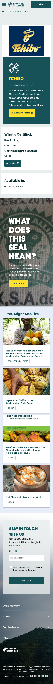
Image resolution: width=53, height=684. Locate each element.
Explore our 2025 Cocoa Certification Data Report (20, 402)
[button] (4, 4)
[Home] (16, 4)
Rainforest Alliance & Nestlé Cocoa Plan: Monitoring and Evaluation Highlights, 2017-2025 (25, 450)
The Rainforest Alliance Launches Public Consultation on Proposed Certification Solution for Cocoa (24, 353)
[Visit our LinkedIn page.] (39, 676)
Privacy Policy (10, 676)
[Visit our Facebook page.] (31, 676)
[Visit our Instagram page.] (35, 676)
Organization (12, 605)
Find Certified (13, 11)
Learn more (18, 283)
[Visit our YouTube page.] (46, 676)
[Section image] (26, 344)
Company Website (20, 112)
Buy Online (11, 163)
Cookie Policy (22, 676)
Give (40, 4)
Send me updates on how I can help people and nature (28, 568)
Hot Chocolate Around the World (24, 497)
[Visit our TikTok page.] (42, 676)
